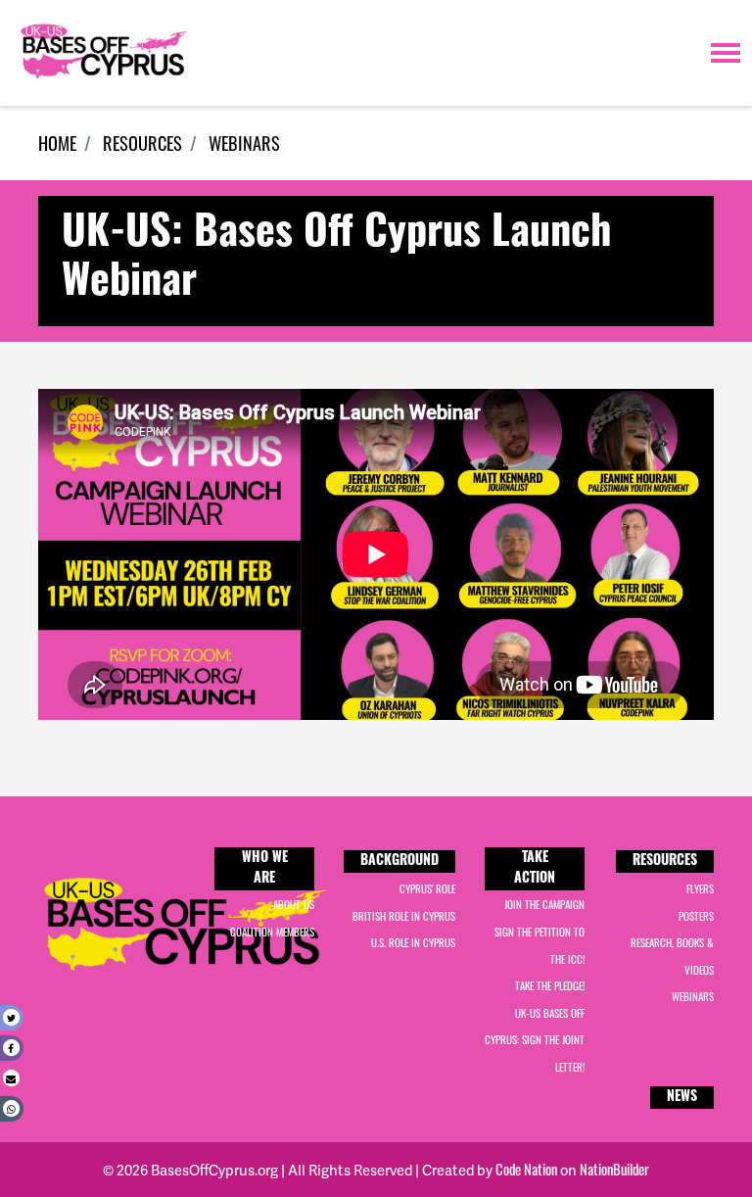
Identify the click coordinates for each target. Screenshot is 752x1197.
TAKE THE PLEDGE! (550, 985)
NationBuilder (614, 1168)
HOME (57, 142)
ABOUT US (293, 904)
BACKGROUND (399, 861)
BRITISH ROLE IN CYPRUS (403, 916)
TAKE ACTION (534, 868)
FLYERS (700, 888)
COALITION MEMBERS (272, 931)
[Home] (103, 53)
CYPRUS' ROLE (427, 888)
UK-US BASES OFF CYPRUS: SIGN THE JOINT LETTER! (535, 1040)
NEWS (682, 1097)
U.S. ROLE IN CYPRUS (413, 942)
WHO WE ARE (265, 868)
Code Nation (526, 1168)
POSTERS (696, 916)
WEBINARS (244, 142)
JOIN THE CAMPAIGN (544, 904)
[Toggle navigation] (725, 53)
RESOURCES (142, 142)
